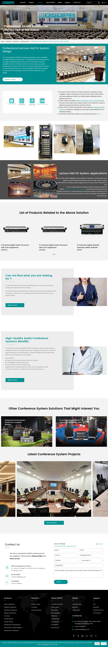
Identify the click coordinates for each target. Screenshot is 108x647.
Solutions (40, 2)
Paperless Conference (10, 610)
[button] (14, 489)
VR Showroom (55, 628)
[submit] (98, 2)
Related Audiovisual (10, 613)
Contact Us (76, 2)
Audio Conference (9, 604)
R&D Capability (55, 613)
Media (60, 2)
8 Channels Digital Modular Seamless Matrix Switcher (88, 247)
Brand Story (54, 610)
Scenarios (16, 41)
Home (3, 41)
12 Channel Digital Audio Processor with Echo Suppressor (53, 247)
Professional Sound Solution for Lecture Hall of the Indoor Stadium (49, 41)
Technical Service (98, 610)
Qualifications (55, 619)
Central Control (8, 622)
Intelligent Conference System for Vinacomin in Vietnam (30, 508)
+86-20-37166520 (79, 627)
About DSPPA (50, 2)
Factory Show (55, 607)
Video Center (76, 610)
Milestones (54, 616)
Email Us (100, 544)
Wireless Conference (10, 607)
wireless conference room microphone (88, 101)
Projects (31, 2)
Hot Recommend (36, 610)
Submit (58, 582)
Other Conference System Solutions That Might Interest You (54, 408)
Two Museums (55, 622)
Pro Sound (7, 616)
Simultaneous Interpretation (12, 625)
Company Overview (57, 604)
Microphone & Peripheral (11, 631)
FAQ (94, 604)
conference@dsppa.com (81, 629)
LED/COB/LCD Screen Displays (13, 628)
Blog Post (75, 607)
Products (23, 2)
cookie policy (45, 644)
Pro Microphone (8, 619)
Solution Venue (35, 604)
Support (67, 2)
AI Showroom (55, 625)
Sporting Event (24, 41)
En (104, 3)
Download (96, 607)
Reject (97, 644)
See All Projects (52, 523)
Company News (77, 604)
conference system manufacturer (75, 189)
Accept (104, 644)
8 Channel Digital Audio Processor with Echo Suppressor (15, 247)
